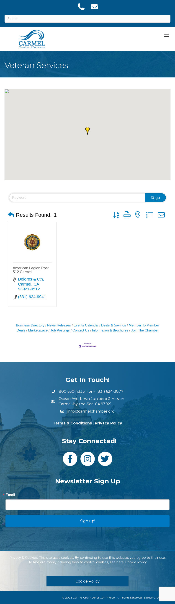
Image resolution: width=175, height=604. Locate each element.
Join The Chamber (145, 330)
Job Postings (60, 330)
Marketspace (38, 330)
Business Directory (30, 325)
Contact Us (80, 330)
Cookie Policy (136, 562)
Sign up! (87, 521)
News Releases (59, 325)
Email (10, 495)
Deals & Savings (113, 325)
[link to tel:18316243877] (80, 7)
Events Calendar (86, 325)
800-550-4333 (72, 391)
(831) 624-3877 (109, 391)
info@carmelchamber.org (91, 411)
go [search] (157, 197)
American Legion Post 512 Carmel (31, 270)
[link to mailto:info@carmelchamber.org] (94, 7)
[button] (87, 130)
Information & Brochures (110, 330)
